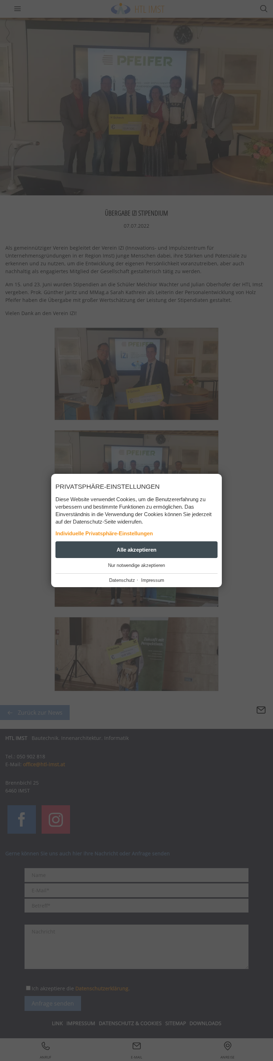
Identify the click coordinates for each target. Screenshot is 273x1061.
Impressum (152, 580)
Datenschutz (122, 580)
